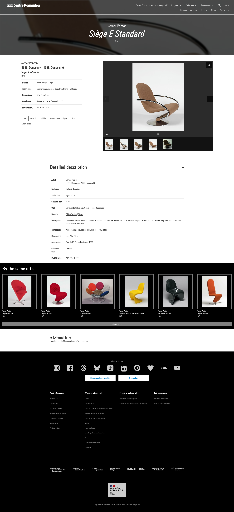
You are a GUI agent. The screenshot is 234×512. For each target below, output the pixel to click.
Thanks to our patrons (161, 399)
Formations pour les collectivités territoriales (133, 403)
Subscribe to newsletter (100, 378)
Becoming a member (56, 418)
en (226, 5)
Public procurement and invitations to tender (99, 408)
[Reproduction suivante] (210, 99)
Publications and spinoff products (95, 418)
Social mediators (90, 428)
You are (223, 10)
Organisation (54, 403)
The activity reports (56, 408)
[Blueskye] (97, 368)
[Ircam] (80, 471)
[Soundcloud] (164, 368)
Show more (117, 324)
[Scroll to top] (228, 506)
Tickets (204, 10)
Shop (214, 10)
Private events (89, 403)
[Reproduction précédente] (106, 99)
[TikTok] (110, 368)
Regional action (55, 428)
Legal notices (99, 505)
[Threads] (83, 368)
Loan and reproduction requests (94, 413)
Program (175, 5)
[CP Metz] (99, 471)
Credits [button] (107, 134)
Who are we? (54, 399)
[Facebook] (70, 368)
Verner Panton (29, 63)
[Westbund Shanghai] (160, 471)
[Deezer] (150, 368)
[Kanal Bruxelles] (138, 471)
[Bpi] (59, 471)
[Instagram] (56, 368)
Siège (51, 82)
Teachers (87, 423)
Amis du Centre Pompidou (162, 403)
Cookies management (133, 505)
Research (87, 438)
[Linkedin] (123, 368)
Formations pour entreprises (128, 399)
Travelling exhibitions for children (95, 433)
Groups (87, 399)
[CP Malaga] (117, 471)
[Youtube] (177, 368)
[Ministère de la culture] (117, 490)
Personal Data (120, 505)
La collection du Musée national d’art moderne (69, 341)
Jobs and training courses (58, 413)
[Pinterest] (137, 368)
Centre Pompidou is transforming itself (152, 5)
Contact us (133, 378)
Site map (107, 505)
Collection (190, 5)
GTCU (113, 505)
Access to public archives (92, 443)
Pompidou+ (206, 5)
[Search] (219, 5)
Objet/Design (42, 82)
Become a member (189, 10)
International (54, 423)
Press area (88, 448)
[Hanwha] (177, 471)
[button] (117, 167)
